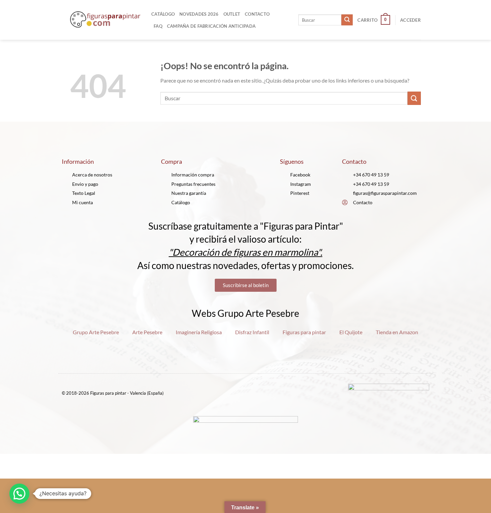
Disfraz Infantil (252, 332)
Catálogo (163, 14)
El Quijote (350, 332)
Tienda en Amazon (397, 332)
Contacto (257, 14)
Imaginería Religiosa (199, 332)
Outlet (231, 14)
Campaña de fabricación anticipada (211, 26)
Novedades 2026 (199, 14)
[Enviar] (347, 20)
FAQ (158, 26)
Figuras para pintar (304, 332)
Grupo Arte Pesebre (96, 332)
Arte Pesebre (147, 332)
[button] (19, 494)
